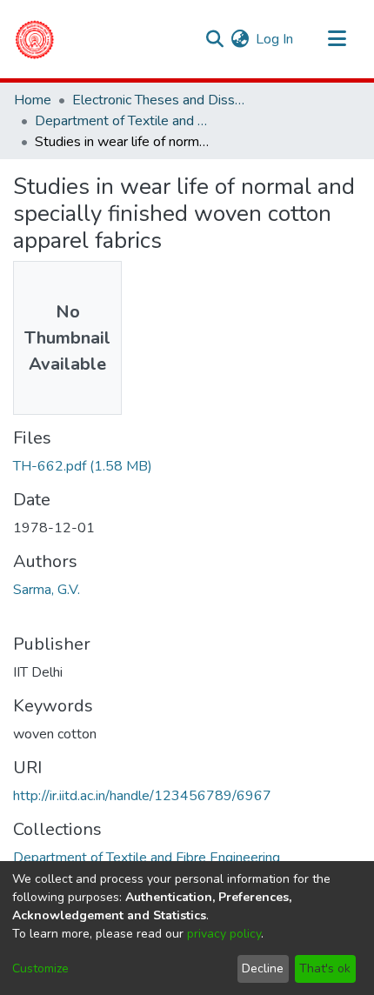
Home (32, 100)
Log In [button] (275, 39)
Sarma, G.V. (46, 589)
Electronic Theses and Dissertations (159, 100)
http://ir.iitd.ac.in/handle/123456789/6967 (142, 795)
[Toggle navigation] (336, 39)
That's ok (325, 968)
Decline (263, 968)
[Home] (34, 39)
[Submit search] (214, 39)
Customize (40, 968)
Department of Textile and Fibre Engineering (122, 120)
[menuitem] (239, 39)
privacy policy (224, 933)
